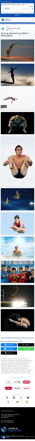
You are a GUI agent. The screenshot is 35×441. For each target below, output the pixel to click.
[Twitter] (8, 402)
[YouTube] (28, 398)
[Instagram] (14, 398)
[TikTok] (21, 398)
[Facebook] (7, 398)
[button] (9, 344)
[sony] (17, 388)
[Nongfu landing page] (26, 382)
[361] (8, 382)
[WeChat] (27, 402)
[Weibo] (17, 402)
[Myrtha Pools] (17, 382)
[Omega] (8, 388)
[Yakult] (26, 388)
